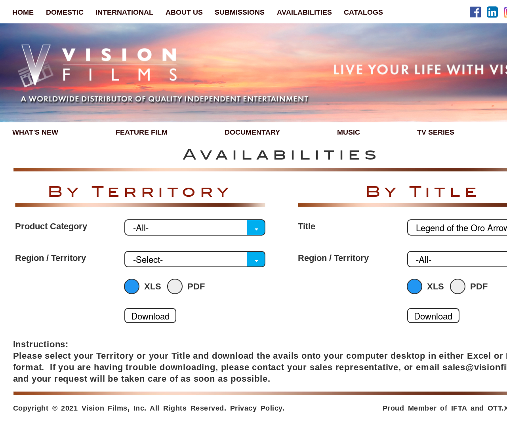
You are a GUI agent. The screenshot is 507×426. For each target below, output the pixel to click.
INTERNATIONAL (124, 12)
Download (150, 315)
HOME (23, 12)
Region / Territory (50, 258)
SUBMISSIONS (240, 12)
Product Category (51, 226)
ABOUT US (184, 12)
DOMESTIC (65, 12)
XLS (152, 286)
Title (306, 226)
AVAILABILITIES (304, 12)
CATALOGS (363, 12)
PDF (196, 286)
